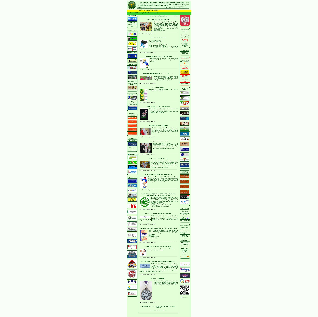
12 (158, 306)
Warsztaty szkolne (132, 104)
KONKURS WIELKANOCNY (185, 236)
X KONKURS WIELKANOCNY (185, 245)
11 (157, 306)
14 (161, 306)
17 (166, 306)
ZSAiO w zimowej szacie (184, 232)
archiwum (176, 15)
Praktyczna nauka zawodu (132, 84)
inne (132, 26)
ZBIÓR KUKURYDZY (184, 239)
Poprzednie (144, 306)
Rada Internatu (132, 150)
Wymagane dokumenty (185, 76)
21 (172, 306)
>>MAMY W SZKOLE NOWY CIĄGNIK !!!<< (139, 10)
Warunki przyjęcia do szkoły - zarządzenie (184, 67)
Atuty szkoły (185, 79)
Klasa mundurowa (184, 229)
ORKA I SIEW (184, 242)
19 (169, 306)
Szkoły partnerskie (132, 81)
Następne (158, 307)
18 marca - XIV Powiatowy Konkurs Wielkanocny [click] (149, 13)
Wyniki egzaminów (185, 220)
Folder (184, 81)
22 (173, 306)
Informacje (132, 147)
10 (156, 306)
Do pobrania (184, 256)
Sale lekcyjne (132, 102)
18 (167, 306)
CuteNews (163, 310)
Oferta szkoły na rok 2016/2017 (184, 61)
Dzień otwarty (184, 83)
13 (160, 306)
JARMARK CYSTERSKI (185, 251)
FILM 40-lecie (184, 248)
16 (164, 306)
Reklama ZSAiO (185, 227)
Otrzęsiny (184, 254)
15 (163, 306)
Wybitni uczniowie (132, 64)
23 (175, 306)
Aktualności (132, 140)
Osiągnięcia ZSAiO (132, 52)
